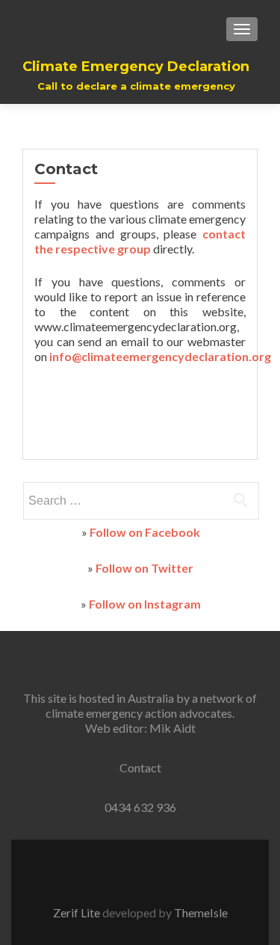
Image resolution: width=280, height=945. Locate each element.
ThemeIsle (201, 912)
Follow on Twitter (144, 568)
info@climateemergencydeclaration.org (160, 356)
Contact (140, 767)
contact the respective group (140, 241)
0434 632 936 (140, 807)
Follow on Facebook (145, 532)
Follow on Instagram (145, 604)
